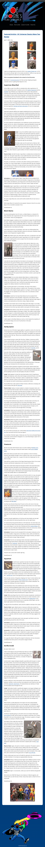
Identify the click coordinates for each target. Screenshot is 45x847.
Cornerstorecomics (15, 80)
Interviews (25, 25)
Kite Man (33, 347)
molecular (14, 543)
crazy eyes (19, 385)
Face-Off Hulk (32, 752)
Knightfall (6, 91)
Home (11, 25)
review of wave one (31, 71)
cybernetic (11, 684)
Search (32, 25)
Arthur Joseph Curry (23, 579)
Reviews (17, 25)
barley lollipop (34, 526)
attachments (17, 684)
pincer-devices (7, 715)
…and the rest (9, 575)
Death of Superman (32, 90)
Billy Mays (14, 501)
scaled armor (32, 598)
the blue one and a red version (21, 106)
